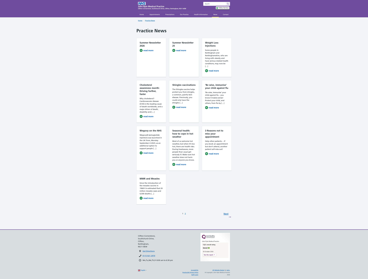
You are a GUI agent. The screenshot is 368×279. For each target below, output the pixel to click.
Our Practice (184, 14)
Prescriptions (169, 14)
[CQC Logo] (208, 238)
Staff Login (194, 275)
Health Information (201, 14)
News (215, 14)
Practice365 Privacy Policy (190, 272)
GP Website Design (218, 270)
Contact (225, 14)
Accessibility (194, 270)
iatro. (228, 270)
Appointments (155, 14)
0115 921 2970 (149, 256)
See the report (208, 255)
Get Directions (149, 251)
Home (142, 14)
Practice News (150, 21)
